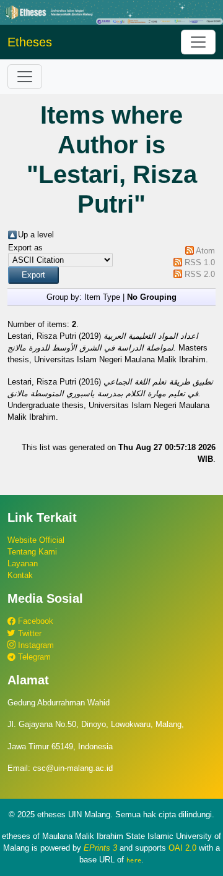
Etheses (29, 42)
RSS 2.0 (200, 274)
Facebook (34, 621)
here (133, 860)
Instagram (34, 645)
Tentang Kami (32, 551)
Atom (205, 250)
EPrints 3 (100, 848)
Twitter (28, 633)
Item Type (102, 297)
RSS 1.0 (200, 262)
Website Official (35, 540)
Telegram (33, 656)
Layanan (22, 563)
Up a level (36, 234)
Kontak (20, 575)
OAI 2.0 (182, 848)
